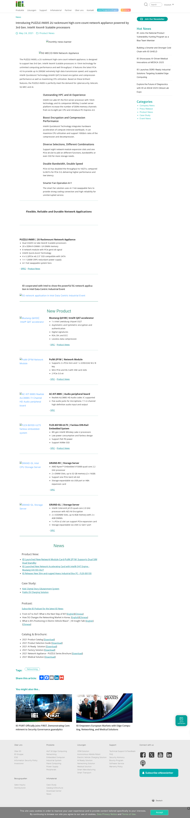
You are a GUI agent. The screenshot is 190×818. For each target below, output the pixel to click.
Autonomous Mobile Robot (88, 754)
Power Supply (52, 766)
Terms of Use (129, 814)
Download (49, 639)
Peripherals (51, 769)
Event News (145, 118)
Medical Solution (84, 766)
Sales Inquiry (19, 785)
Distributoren (20, 788)
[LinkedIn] (169, 754)
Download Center (53, 791)
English (70, 613)
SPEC (23, 269)
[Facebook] (143, 754)
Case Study (145, 115)
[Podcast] (143, 762)
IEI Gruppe (18, 754)
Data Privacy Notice (107, 814)
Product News (47, 33)
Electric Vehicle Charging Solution (92, 757)
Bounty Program (116, 760)
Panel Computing (53, 763)
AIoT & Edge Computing (56, 751)
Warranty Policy (116, 766)
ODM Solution (83, 751)
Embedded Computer (55, 757)
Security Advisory (116, 757)
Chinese (79, 613)
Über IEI (17, 751)
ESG (16, 757)
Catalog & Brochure (54, 788)
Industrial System (53, 760)
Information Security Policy (25, 760)
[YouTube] (160, 754)
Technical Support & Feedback (122, 751)
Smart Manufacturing (86, 769)
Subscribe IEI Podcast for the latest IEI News (42, 608)
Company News (147, 105)
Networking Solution (86, 763)
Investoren (19, 763)
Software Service (116, 763)
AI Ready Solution (84, 760)
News (18, 17)
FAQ (111, 754)
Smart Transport (84, 772)
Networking (51, 754)
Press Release (146, 109)
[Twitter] (151, 754)
